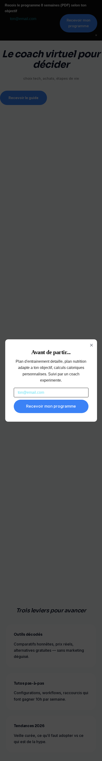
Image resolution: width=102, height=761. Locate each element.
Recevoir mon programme (51, 406)
